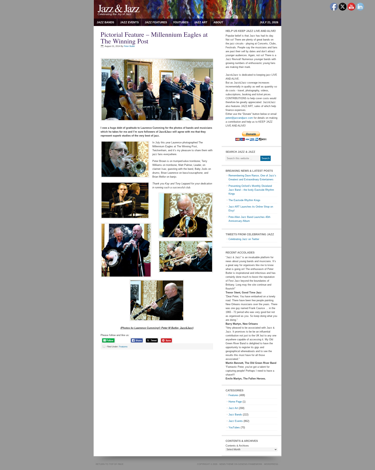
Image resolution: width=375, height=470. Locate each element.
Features (123, 346)
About (217, 22)
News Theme (226, 464)
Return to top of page (109, 464)
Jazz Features (156, 22)
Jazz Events (129, 22)
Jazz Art (233, 408)
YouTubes (180, 22)
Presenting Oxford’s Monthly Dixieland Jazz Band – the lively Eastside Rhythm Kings (251, 189)
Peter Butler (129, 46)
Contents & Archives (237, 445)
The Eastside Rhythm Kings (244, 200)
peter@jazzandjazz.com (239, 117)
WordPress (271, 464)
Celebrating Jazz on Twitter (244, 239)
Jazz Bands (105, 22)
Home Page (235, 401)
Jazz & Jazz (118, 8)
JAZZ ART (199, 22)
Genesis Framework (250, 464)
